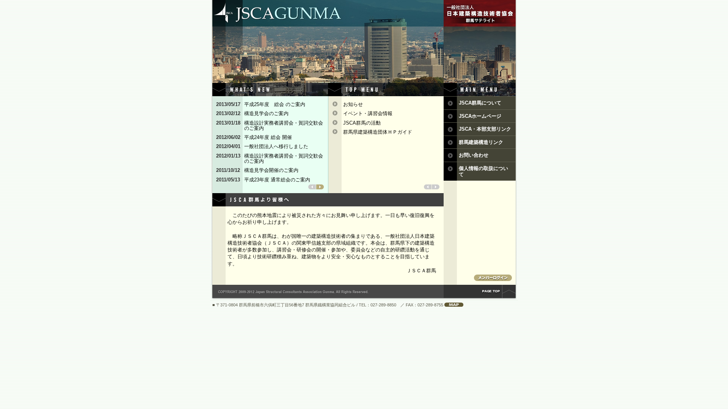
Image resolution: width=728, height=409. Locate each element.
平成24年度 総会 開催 (268, 137)
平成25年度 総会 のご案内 (277, 104)
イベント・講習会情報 (367, 113)
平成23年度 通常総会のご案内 (279, 180)
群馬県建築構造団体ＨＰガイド (377, 132)
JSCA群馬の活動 (362, 123)
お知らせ (353, 104)
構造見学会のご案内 (268, 113)
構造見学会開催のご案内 (271, 170)
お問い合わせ (473, 155)
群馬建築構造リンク (481, 142)
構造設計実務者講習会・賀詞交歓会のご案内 (283, 125)
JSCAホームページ (480, 116)
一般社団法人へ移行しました (276, 146)
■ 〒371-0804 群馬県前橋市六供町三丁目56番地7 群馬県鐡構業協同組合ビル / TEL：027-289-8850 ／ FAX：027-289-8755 (328, 305)
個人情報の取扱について (483, 171)
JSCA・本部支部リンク (485, 129)
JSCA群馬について (480, 103)
